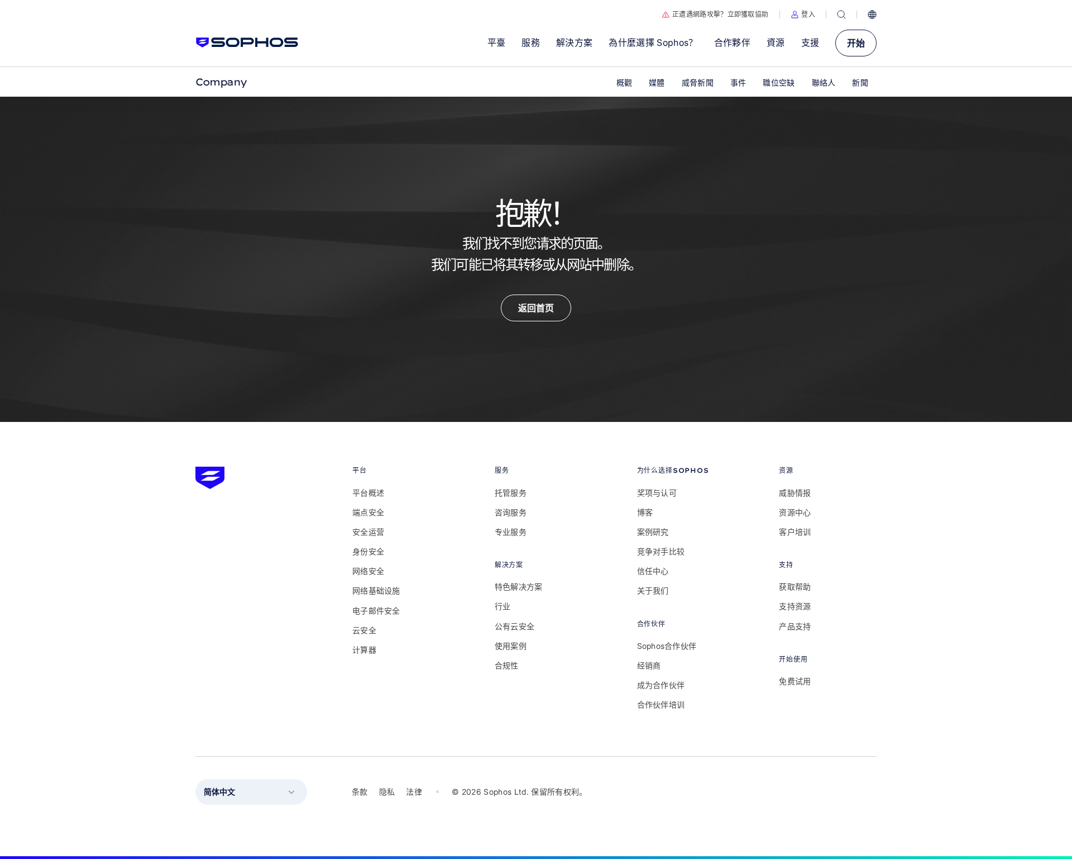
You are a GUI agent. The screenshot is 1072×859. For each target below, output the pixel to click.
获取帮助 (795, 586)
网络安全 (368, 571)
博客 (645, 512)
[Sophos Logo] (247, 42)
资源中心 (795, 512)
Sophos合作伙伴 (667, 646)
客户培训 (795, 532)
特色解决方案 (519, 586)
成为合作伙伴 (661, 685)
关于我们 (653, 590)
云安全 (364, 630)
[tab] (401, 470)
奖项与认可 (657, 492)
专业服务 (511, 532)
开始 (856, 43)
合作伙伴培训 (661, 704)
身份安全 (368, 551)
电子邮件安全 (376, 610)
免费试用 (795, 681)
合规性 (507, 665)
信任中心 (653, 571)
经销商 (649, 665)
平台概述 (368, 492)
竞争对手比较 (661, 551)
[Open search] (841, 14)
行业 (503, 606)
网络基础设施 (376, 590)
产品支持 (795, 626)
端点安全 (368, 512)
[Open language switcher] (872, 14)
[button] (803, 14)
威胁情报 (795, 492)
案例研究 (653, 532)
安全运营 (368, 532)
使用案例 (511, 646)
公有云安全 (514, 626)
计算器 (364, 649)
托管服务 (511, 492)
